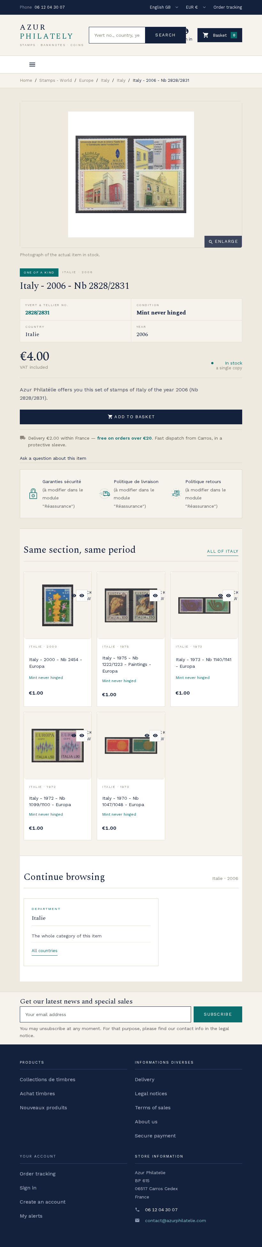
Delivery (144, 1079)
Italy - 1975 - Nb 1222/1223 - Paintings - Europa (126, 664)
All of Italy (222, 551)
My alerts (31, 1216)
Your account (38, 1156)
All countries (45, 950)
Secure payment (155, 1136)
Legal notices (151, 1093)
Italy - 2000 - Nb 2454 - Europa (55, 662)
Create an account (43, 1202)
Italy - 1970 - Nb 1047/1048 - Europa (123, 801)
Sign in (28, 1188)
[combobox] (117, 35)
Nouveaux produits (43, 1108)
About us (146, 1122)
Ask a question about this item (53, 458)
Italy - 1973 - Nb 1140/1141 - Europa (203, 662)
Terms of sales (153, 1108)
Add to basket (131, 416)
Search (165, 35)
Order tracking (227, 7)
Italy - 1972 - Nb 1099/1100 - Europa (50, 801)
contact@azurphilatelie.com (175, 1220)
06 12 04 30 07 (50, 7)
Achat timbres (37, 1093)
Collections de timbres (47, 1079)
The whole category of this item (67, 935)
